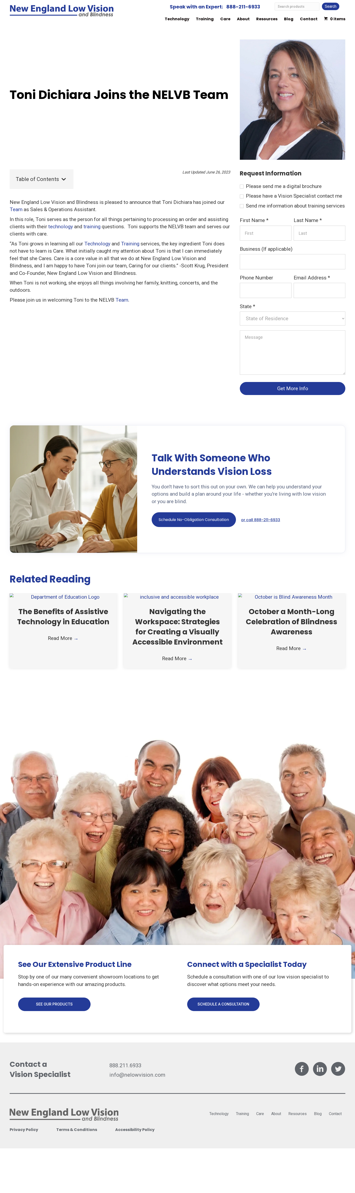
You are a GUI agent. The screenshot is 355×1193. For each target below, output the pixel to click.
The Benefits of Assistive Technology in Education (63, 616)
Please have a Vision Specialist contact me (293, 196)
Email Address (312, 278)
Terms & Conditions (76, 1129)
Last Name (308, 220)
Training (205, 19)
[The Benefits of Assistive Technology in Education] (63, 597)
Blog (288, 19)
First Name (254, 220)
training (92, 226)
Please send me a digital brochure (283, 186)
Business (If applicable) (266, 249)
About (243, 19)
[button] (194, 519)
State (247, 306)
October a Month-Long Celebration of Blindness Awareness (291, 621)
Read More (63, 638)
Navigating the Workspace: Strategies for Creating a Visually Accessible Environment (177, 626)
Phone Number (256, 278)
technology (60, 226)
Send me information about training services (295, 206)
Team (16, 209)
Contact (309, 19)
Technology (177, 19)
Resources (266, 19)
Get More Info (292, 388)
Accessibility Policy (135, 1129)
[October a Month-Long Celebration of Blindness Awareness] (291, 597)
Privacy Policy (24, 1129)
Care (225, 19)
